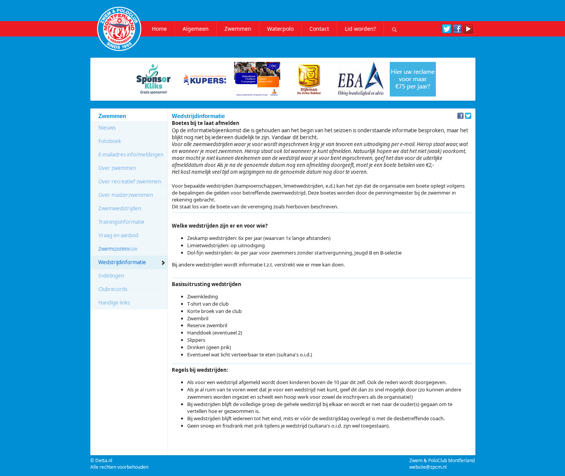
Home (159, 28)
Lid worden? (360, 28)
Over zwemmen (117, 168)
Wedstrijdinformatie (122, 262)
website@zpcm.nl (428, 467)
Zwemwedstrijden (119, 208)
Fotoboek (109, 141)
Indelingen (111, 275)
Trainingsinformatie (121, 221)
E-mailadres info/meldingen (130, 154)
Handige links (114, 302)
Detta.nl (103, 460)
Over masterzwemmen (125, 194)
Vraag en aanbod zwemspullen (118, 237)
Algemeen (196, 28)
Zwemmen (237, 28)
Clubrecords (112, 289)
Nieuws (107, 127)
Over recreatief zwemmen (129, 181)
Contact (319, 28)
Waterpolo (280, 28)
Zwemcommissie (118, 248)
